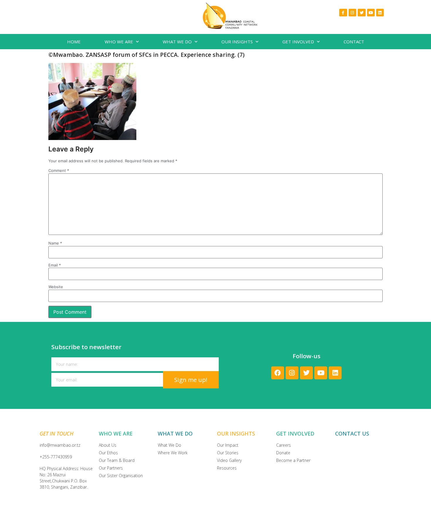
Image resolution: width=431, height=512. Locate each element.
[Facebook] (277, 372)
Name (55, 243)
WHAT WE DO (177, 42)
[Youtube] (371, 12)
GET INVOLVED (298, 42)
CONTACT (354, 42)
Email (54, 265)
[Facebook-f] (343, 12)
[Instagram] (352, 12)
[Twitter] (361, 12)
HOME (74, 42)
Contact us (352, 433)
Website (55, 287)
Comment (58, 171)
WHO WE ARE (119, 42)
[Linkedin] (380, 12)
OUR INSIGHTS (237, 42)
